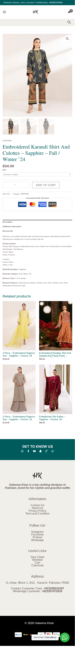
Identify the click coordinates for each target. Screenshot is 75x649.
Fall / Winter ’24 (25, 274)
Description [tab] (7, 222)
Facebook (37, 534)
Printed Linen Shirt (44, 283)
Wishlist (37, 559)
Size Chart (37, 557)
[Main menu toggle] (4, 12)
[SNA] (40, 451)
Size (4, 170)
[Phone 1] (46, 451)
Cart (37, 562)
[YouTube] (34, 451)
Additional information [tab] (12, 226)
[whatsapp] (52, 451)
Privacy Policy (37, 510)
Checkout (37, 565)
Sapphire (22, 269)
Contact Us (37, 505)
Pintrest (37, 537)
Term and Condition (37, 513)
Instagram (37, 531)
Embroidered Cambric (26, 283)
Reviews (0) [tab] (8, 231)
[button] (69, 22)
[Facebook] (28, 451)
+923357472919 (55, 2)
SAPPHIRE (7, 141)
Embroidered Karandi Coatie (14, 286)
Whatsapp (37, 540)
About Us (37, 508)
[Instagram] (22, 451)
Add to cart (46, 185)
